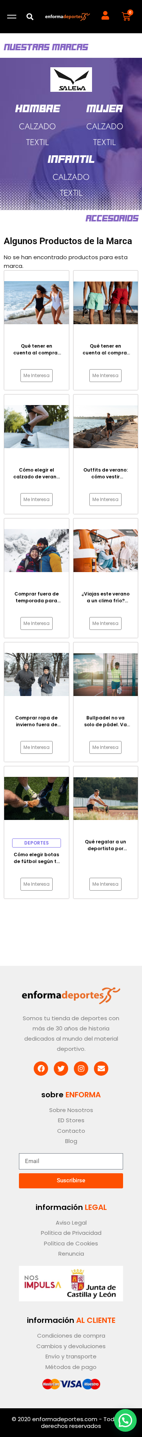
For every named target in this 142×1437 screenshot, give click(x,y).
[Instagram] (81, 1068)
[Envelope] (101, 1068)
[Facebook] (41, 1068)
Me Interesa (36, 375)
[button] (30, 17)
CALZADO (71, 177)
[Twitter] (61, 1068)
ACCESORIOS (112, 218)
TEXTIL (71, 193)
